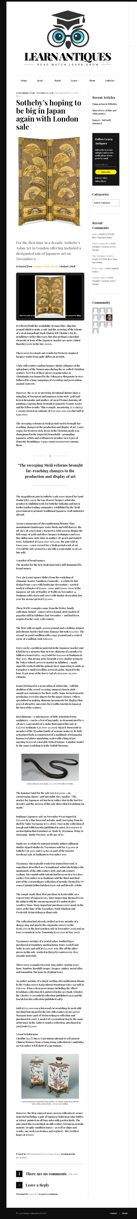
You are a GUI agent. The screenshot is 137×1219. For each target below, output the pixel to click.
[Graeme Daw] (95, 330)
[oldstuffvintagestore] (109, 310)
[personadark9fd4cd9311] (95, 310)
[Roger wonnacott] (102, 317)
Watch (57, 80)
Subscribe (106, 172)
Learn (75, 80)
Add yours (73, 1174)
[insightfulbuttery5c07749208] (95, 317)
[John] (102, 310)
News (18, 96)
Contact (113, 1213)
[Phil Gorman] (109, 317)
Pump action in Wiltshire (104, 104)
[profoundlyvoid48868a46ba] (109, 324)
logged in (33, 1193)
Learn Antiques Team (25, 93)
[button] (44, 310)
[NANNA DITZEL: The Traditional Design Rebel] (133, 61)
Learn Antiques (67, 56)
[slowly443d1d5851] (102, 324)
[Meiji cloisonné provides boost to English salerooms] (133, 57)
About (92, 80)
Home (24, 80)
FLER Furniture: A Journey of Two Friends (104, 246)
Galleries (110, 80)
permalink (21, 1157)
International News (63, 93)
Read (40, 80)
